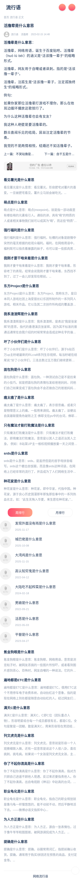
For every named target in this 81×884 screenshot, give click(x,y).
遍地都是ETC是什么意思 (22, 680)
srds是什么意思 (16, 453)
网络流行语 (40, 876)
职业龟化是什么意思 (19, 791)
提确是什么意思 (16, 842)
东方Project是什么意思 (21, 286)
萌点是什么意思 (16, 202)
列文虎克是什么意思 (19, 736)
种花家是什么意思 (17, 481)
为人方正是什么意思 (19, 819)
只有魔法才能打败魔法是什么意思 (29, 425)
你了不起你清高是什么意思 (24, 764)
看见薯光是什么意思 (19, 180)
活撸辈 (24, 34)
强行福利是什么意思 (19, 230)
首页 (6, 17)
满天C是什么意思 (17, 708)
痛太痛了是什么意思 (19, 398)
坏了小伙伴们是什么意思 (22, 342)
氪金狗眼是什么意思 (19, 652)
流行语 (13, 7)
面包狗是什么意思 (17, 370)
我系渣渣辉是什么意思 (21, 314)
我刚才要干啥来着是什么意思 (26, 258)
